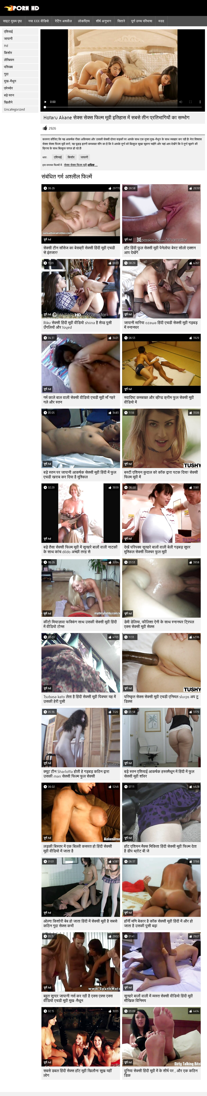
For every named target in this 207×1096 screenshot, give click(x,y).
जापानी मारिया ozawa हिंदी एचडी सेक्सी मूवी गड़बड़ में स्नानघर (160, 325)
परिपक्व (8, 67)
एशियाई (8, 32)
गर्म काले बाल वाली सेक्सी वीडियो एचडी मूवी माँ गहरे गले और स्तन (79, 400)
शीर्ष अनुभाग (103, 21)
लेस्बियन (9, 60)
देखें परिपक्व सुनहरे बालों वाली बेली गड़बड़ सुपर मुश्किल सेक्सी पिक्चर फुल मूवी (157, 549)
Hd (6, 46)
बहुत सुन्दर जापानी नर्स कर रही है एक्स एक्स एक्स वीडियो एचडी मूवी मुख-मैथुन (78, 998)
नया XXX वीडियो (38, 21)
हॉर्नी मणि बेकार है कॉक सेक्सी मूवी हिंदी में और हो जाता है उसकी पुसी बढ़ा (158, 923)
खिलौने (8, 102)
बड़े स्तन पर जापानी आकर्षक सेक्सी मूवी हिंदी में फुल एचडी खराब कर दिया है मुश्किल (79, 474)
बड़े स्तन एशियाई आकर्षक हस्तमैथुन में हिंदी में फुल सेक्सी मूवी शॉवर (159, 774)
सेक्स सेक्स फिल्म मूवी (75, 165)
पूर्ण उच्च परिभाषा (141, 21)
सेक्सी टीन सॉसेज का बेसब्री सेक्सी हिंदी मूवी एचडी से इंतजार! (79, 250)
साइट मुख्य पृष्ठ (12, 21)
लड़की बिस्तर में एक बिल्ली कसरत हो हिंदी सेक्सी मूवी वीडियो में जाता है (77, 848)
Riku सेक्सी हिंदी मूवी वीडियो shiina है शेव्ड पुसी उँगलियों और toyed (77, 325)
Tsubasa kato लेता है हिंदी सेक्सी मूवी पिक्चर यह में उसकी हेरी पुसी (79, 699)
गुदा (6, 74)
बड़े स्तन (9, 95)
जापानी (8, 39)
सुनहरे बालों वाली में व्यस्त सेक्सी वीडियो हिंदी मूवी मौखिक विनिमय (158, 998)
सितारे (121, 21)
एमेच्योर (8, 88)
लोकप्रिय (84, 21)
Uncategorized (14, 109)
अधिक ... (93, 165)
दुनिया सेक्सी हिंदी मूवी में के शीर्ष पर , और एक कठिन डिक (160, 1073)
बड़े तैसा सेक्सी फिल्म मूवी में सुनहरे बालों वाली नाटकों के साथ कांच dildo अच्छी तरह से (80, 549)
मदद (161, 21)
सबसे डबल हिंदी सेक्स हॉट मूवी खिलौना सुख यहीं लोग (77, 1073)
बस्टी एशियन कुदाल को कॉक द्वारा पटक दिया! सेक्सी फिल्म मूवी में (161, 474)
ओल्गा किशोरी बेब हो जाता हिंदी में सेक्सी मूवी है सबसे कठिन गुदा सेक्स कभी (80, 923)
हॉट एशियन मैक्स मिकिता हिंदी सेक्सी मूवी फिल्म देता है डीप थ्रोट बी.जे (160, 848)
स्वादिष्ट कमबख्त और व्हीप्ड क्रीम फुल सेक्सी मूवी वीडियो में (159, 400)
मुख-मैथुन (10, 81)
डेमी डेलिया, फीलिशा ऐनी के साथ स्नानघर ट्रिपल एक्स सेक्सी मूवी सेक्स (159, 624)
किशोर (8, 53)
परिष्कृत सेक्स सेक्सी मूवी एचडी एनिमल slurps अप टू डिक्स (161, 699)
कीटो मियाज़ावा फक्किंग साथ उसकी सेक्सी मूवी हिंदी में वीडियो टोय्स (80, 624)
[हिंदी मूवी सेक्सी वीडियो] (21, 10)
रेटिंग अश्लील (63, 21)
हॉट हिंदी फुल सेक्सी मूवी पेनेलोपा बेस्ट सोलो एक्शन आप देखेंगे (160, 250)
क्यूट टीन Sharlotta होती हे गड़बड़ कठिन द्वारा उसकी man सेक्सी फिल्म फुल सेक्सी (76, 774)
